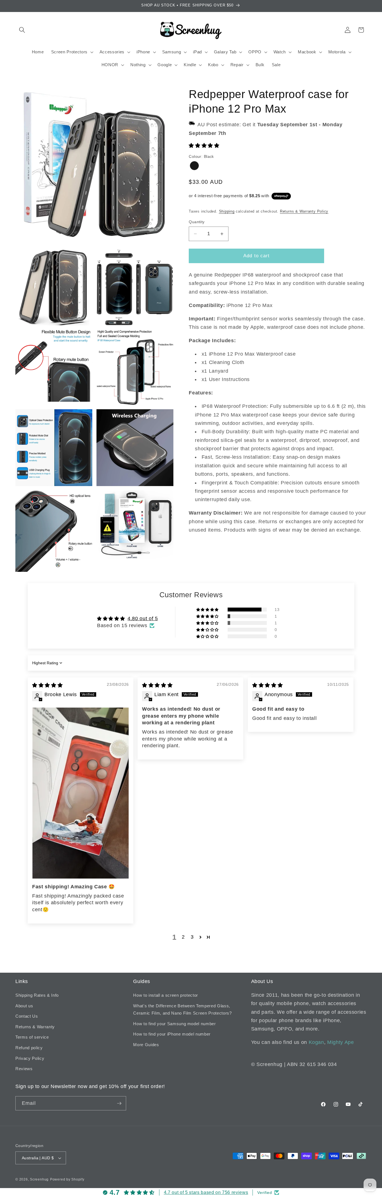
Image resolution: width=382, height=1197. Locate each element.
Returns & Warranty (35, 1026)
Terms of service (32, 1037)
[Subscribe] (119, 1103)
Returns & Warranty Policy (304, 211)
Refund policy (29, 1047)
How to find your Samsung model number (174, 1023)
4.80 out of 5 (143, 618)
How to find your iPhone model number (172, 1034)
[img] (47, 685)
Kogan (316, 1042)
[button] (22, 30)
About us (24, 1005)
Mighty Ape (340, 1042)
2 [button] (183, 937)
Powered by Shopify (67, 1179)
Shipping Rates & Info (37, 995)
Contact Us (26, 1016)
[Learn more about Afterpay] (281, 195)
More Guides (146, 1044)
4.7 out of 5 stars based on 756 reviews (206, 1192)
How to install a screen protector (165, 995)
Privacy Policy (29, 1058)
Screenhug (39, 1179)
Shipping (227, 211)
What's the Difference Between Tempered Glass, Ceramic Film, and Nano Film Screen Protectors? (182, 1009)
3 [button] (192, 937)
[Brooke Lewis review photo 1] (80, 793)
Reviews (24, 1068)
